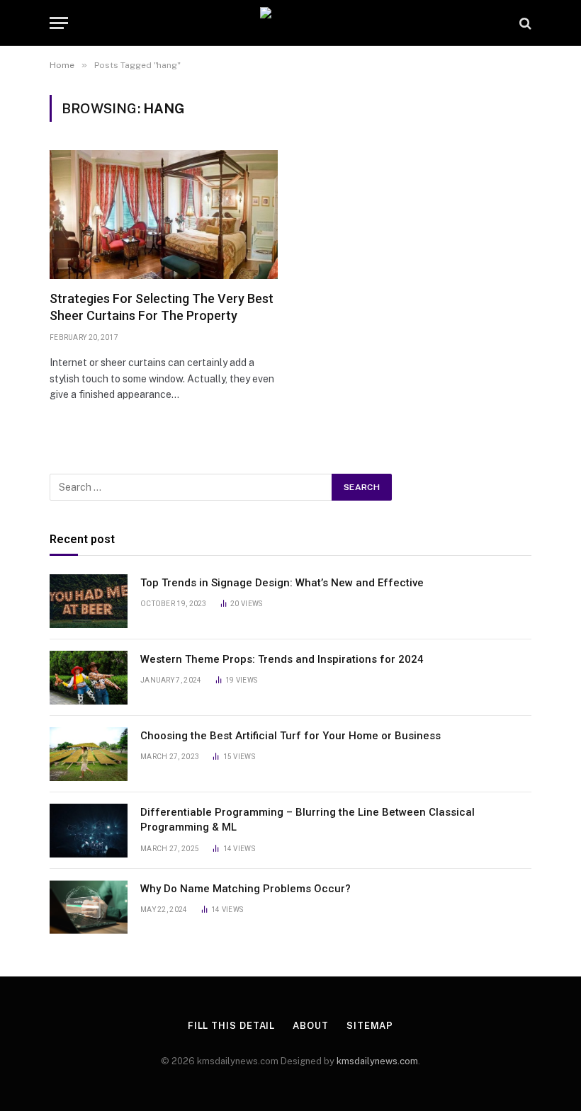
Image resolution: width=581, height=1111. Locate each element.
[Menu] (59, 23)
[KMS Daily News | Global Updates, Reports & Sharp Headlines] (290, 23)
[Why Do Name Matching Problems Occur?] (89, 907)
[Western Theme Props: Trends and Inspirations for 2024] (89, 678)
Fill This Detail (232, 1025)
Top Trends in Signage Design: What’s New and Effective (282, 582)
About (311, 1025)
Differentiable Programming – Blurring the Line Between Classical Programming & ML (307, 819)
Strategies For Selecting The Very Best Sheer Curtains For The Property (161, 307)
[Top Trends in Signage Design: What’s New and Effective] (89, 601)
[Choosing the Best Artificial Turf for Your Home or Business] (89, 754)
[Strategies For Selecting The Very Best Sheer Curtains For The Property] (164, 214)
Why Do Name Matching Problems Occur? (247, 888)
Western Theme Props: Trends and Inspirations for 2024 (282, 659)
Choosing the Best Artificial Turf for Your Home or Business (290, 735)
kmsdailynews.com (377, 1061)
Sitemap (369, 1025)
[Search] (524, 23)
